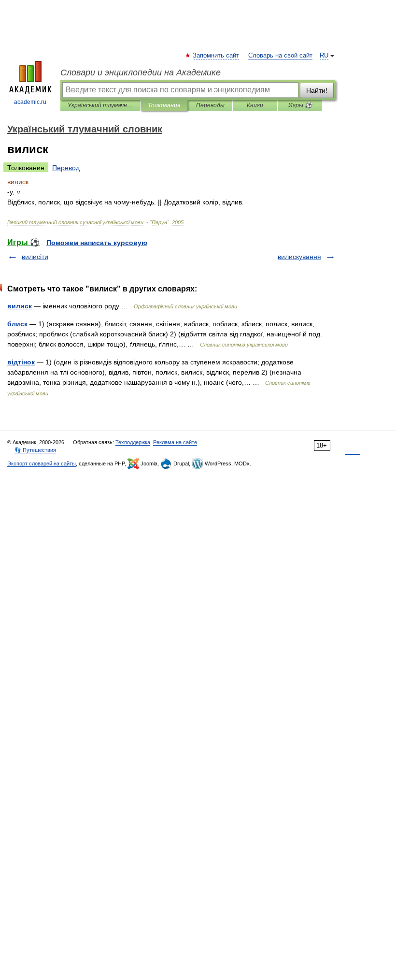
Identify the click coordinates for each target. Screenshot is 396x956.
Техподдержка (132, 442)
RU (324, 55)
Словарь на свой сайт (280, 55)
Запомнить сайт (216, 55)
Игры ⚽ (300, 105)
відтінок (21, 362)
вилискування (299, 257)
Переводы (210, 105)
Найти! (316, 90)
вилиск (19, 306)
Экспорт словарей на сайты (41, 463)
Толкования (164, 105)
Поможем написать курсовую (96, 242)
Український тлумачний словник (100, 105)
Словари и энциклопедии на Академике (140, 72)
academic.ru (30, 102)
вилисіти (35, 257)
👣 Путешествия (35, 450)
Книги (255, 105)
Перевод (66, 168)
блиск (17, 324)
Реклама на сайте (175, 442)
